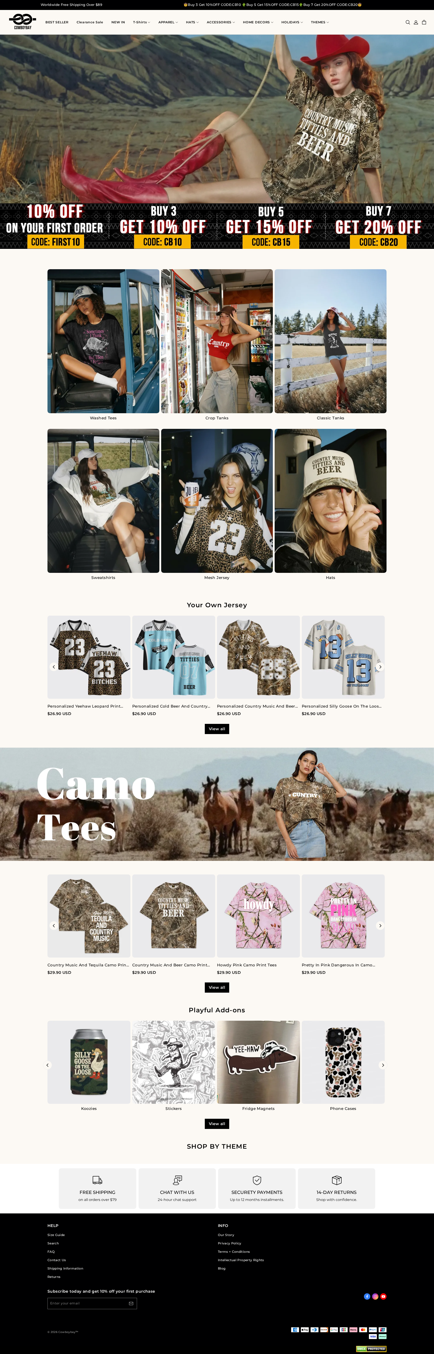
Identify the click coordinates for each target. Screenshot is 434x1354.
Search (53, 1243)
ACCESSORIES (219, 22)
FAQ (51, 1251)
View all (217, 729)
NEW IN (118, 22)
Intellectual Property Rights (241, 1260)
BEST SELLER (56, 22)
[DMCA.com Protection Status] (371, 1350)
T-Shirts (140, 22)
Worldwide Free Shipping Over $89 (71, 5)
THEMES (318, 22)
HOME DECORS (256, 22)
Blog (222, 1268)
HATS (190, 22)
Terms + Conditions (234, 1251)
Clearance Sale (90, 22)
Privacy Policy (229, 1243)
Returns (53, 1277)
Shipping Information (65, 1268)
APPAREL (166, 22)
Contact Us (56, 1260)
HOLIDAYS (290, 22)
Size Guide (56, 1235)
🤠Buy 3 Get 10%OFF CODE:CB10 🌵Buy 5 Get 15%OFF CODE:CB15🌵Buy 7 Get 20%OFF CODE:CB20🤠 (273, 5)
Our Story (226, 1235)
